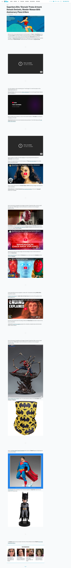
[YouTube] (53, 1)
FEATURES (38, 1)
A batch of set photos (12, 296)
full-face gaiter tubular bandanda (17, 450)
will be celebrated (25, 92)
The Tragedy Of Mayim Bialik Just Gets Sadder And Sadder (10, 559)
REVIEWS (27, 1)
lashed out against (16, 324)
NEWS (11, 1)
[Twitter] (51, 1)
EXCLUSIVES (32, 1)
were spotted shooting (27, 189)
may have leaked (33, 161)
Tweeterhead (10, 489)
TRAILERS (22, 1)
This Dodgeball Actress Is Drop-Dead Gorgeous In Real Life (21, 558)
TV (18, 1)
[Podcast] (61, 1)
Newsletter (66, 1)
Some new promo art (12, 255)
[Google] (57, 1)
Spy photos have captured (20, 227)
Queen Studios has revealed (13, 398)
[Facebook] (50, 1)
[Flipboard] (55, 1)
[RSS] (58, 1)
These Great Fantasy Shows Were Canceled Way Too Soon (30, 559)
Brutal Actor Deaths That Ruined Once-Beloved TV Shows (39, 558)
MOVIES (15, 1)
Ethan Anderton (10, 14)
